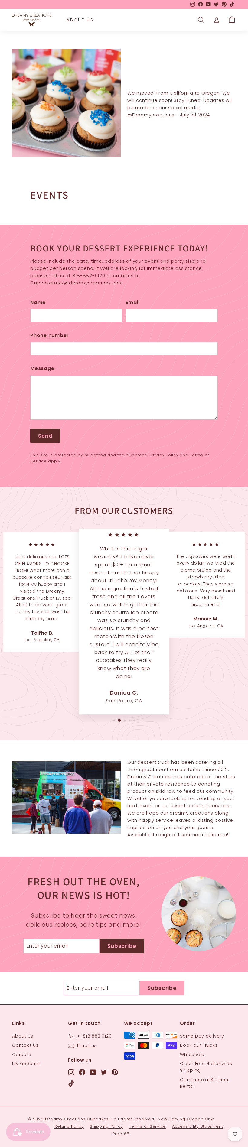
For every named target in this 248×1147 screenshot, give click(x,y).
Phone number (49, 335)
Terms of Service (147, 1126)
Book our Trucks (198, 1045)
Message (42, 368)
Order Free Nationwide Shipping (206, 1067)
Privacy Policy (163, 455)
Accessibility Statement (197, 1126)
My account (26, 1064)
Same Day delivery (202, 1036)
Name (38, 302)
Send (45, 435)
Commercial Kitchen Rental (204, 1083)
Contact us (25, 1045)
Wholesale (192, 1054)
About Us (80, 20)
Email (133, 302)
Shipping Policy (106, 1126)
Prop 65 (121, 1134)
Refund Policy (69, 1126)
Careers (21, 1054)
